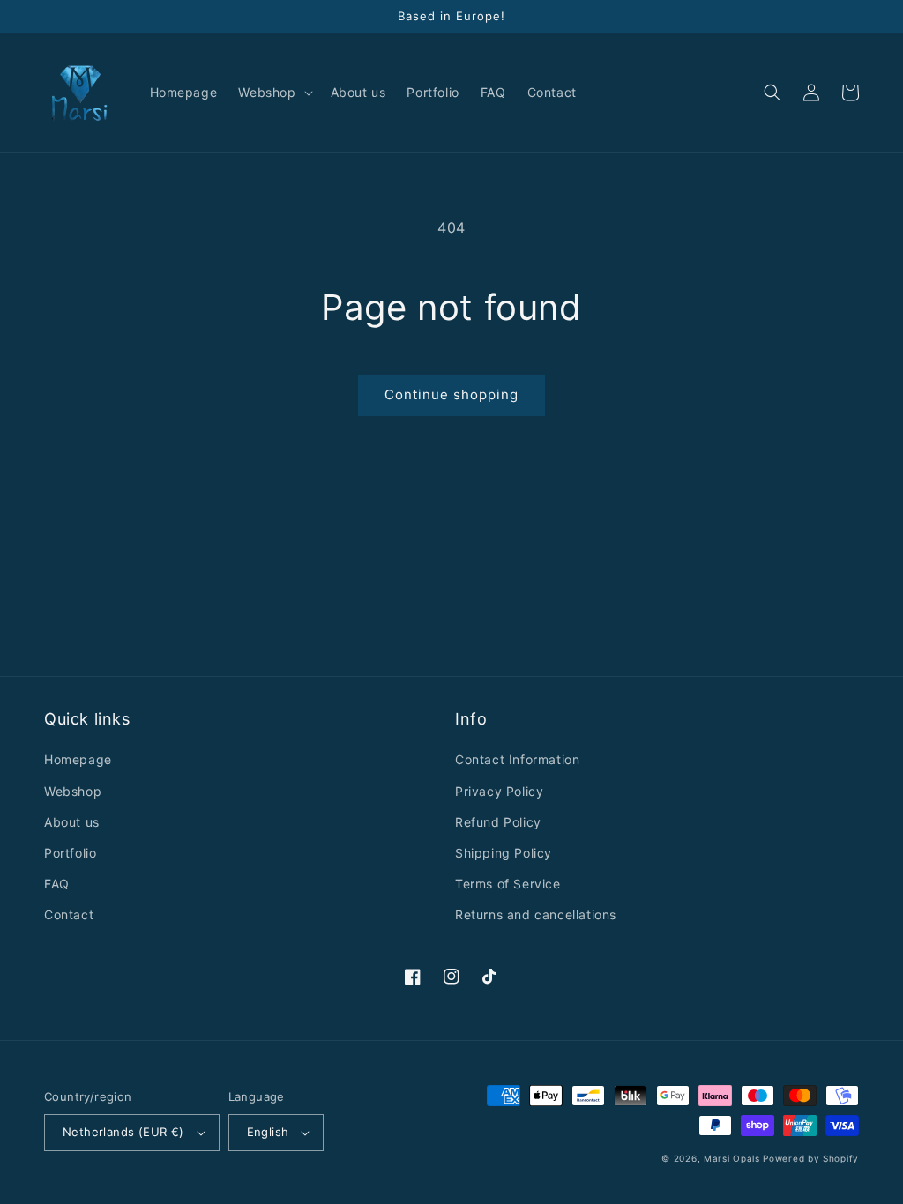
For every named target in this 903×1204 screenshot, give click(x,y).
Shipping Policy (503, 852)
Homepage (78, 759)
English (268, 1132)
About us (72, 821)
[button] (273, 92)
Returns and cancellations (535, 914)
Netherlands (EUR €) (123, 1132)
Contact (68, 914)
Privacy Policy (499, 791)
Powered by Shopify (811, 1158)
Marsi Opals (732, 1158)
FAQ (57, 883)
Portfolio (70, 852)
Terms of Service (508, 883)
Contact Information (517, 759)
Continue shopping (451, 394)
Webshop (72, 791)
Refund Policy (498, 821)
